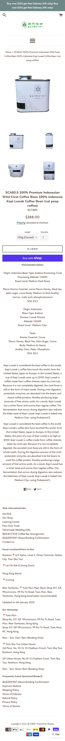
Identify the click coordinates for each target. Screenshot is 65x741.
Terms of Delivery (11, 694)
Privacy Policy (9, 702)
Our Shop (7, 517)
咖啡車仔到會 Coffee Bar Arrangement (23, 533)
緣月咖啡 (31, 724)
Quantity (44, 232)
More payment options (32, 264)
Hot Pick (6, 513)
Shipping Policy (10, 689)
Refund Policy (9, 698)
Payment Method (11, 686)
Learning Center (10, 521)
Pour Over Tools (11, 525)
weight (27, 232)
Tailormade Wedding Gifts (16, 529)
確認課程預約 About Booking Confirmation (25, 537)
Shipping (21, 222)
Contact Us (8, 541)
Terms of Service (11, 706)
